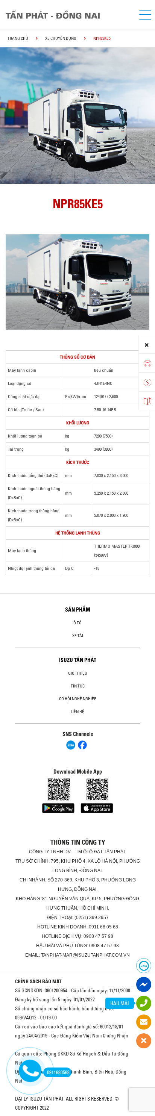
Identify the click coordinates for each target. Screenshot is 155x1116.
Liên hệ (77, 711)
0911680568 (58, 1072)
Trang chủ (18, 38)
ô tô (77, 622)
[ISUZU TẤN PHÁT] (66, 15)
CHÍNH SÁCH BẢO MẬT (38, 981)
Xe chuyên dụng (60, 38)
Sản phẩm (77, 609)
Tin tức (78, 686)
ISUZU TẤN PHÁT (77, 660)
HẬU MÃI (119, 1003)
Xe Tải (77, 635)
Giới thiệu (77, 673)
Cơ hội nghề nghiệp (77, 698)
